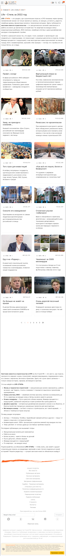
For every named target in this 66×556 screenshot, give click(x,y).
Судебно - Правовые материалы (33, 484)
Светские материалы (33, 478)
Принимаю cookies (57, 553)
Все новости (33, 470)
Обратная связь (33, 524)
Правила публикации (33, 497)
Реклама (33, 507)
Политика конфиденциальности (33, 489)
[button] (2, 3)
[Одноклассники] (20, 519)
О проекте (33, 502)
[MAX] (8, 519)
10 (45, 297)
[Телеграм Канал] (45, 519)
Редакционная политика (33, 494)
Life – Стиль (15, 10)
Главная (5, 10)
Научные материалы (33, 476)
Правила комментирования (33, 491)
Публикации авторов (33, 473)
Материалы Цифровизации (33, 481)
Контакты (33, 505)
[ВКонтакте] (33, 519)
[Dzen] (57, 519)
